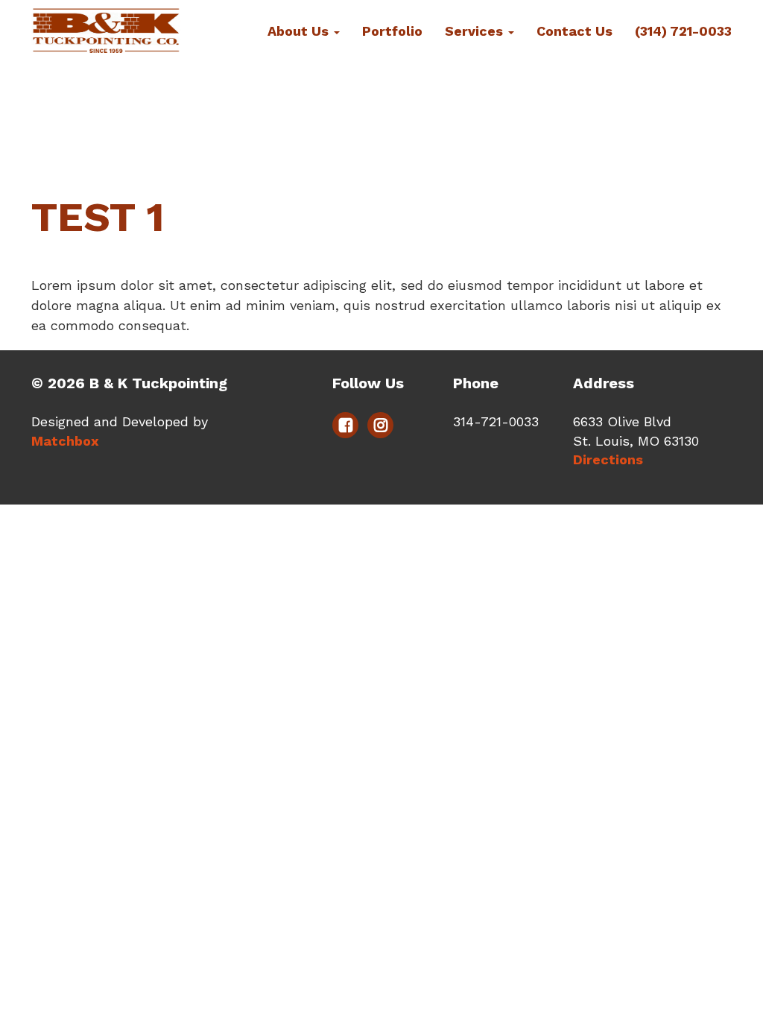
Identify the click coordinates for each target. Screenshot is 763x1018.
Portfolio (392, 31)
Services (476, 31)
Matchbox (65, 441)
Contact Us (574, 31)
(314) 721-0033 (683, 31)
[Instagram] (380, 425)
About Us (299, 31)
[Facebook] (345, 425)
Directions (608, 459)
